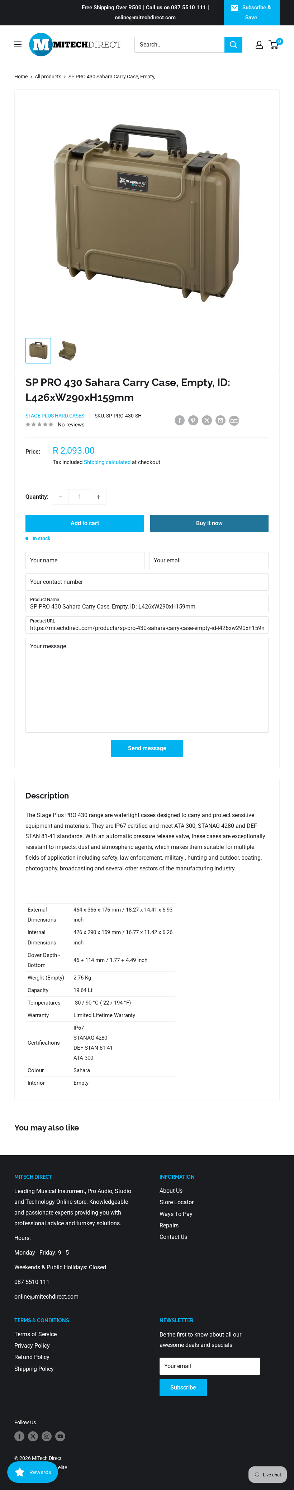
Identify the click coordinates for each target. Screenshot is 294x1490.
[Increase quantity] (98, 496)
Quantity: (36, 496)
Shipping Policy (34, 1369)
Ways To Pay (176, 1214)
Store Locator (177, 1202)
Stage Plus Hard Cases (54, 416)
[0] (273, 44)
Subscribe (183, 1387)
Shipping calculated (107, 462)
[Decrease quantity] (60, 496)
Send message (147, 748)
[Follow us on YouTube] (60, 1436)
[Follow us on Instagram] (47, 1436)
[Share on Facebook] (180, 420)
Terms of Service (35, 1334)
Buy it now (209, 523)
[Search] (233, 45)
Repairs (169, 1225)
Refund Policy (31, 1357)
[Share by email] (220, 420)
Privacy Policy (32, 1345)
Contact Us (173, 1236)
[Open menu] (18, 44)
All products (48, 76)
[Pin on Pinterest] (193, 420)
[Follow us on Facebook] (19, 1436)
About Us (171, 1190)
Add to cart (85, 523)
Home (21, 76)
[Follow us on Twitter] (33, 1436)
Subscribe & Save (256, 12)
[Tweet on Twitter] (207, 420)
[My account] (259, 45)
